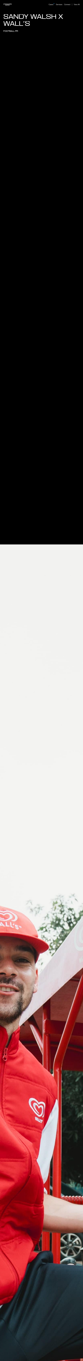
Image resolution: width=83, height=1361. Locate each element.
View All (77, 4)
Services (59, 4)
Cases (51, 4)
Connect (67, 4)
